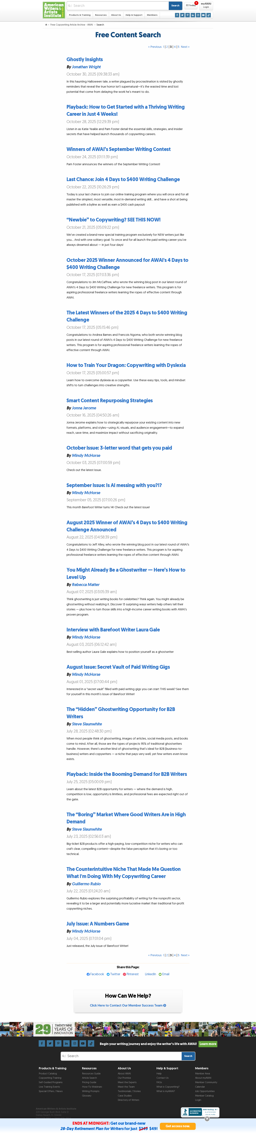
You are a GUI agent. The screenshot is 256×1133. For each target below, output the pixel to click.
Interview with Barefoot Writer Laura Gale (113, 630)
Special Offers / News (51, 1091)
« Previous (155, 47)
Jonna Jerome (84, 408)
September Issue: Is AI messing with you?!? (114, 485)
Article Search (89, 1078)
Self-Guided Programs (51, 1082)
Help (159, 1073)
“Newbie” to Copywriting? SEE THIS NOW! (114, 220)
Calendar (200, 1086)
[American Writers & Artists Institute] (54, 9)
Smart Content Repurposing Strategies (110, 400)
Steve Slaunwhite (87, 724)
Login (198, 1100)
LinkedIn (150, 974)
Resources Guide (91, 1073)
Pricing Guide (89, 1082)
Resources (101, 15)
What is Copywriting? (167, 1086)
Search (175, 5)
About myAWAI (203, 1078)
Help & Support (134, 15)
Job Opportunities (205, 1091)
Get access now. (178, 1126)
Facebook (97, 974)
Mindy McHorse (86, 455)
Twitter (115, 974)
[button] (191, 5)
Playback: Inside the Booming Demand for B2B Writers (127, 774)
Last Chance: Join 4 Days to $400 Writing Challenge (123, 179)
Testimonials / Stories (129, 1091)
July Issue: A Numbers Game (98, 924)
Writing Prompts (90, 1091)
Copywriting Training (50, 1078)
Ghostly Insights (85, 59)
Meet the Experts (127, 1082)
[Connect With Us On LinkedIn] (193, 15)
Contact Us (162, 1078)
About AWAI (124, 1073)
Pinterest (133, 974)
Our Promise (124, 1078)
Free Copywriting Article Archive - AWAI (71, 24)
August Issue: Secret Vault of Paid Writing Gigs (118, 667)
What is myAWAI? (165, 1091)
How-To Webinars (92, 1086)
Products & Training (80, 15)
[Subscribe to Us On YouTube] (203, 15)
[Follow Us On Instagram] (198, 15)
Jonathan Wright (86, 67)
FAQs (159, 1082)
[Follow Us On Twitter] (182, 15)
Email (165, 974)
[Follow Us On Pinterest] (187, 15)
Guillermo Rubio (86, 884)
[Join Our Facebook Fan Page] (177, 15)
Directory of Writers (128, 1100)
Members (152, 15)
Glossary (86, 1095)
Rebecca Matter (85, 585)
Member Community (206, 1082)
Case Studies (125, 1095)
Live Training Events (49, 1086)
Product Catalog (48, 1073)
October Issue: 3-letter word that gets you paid (119, 448)
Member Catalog (204, 1095)
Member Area (202, 1073)
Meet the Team (126, 1086)
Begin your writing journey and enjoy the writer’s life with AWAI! (158, 1044)
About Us (116, 15)
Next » (185, 47)
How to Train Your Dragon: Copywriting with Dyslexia (126, 365)
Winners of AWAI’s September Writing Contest (119, 149)
